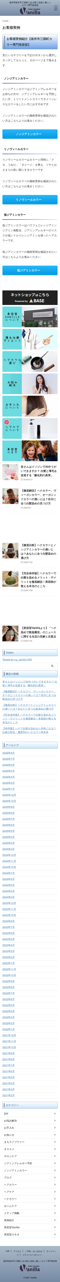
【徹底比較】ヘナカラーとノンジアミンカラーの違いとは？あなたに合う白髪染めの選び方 (29, 706)
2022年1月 (8, 1029)
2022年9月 (8, 981)
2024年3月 (8, 897)
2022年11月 (9, 969)
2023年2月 (8, 957)
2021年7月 (8, 1065)
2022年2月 (8, 1023)
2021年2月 (8, 1095)
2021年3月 (8, 1089)
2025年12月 (9, 795)
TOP (7, 1251)
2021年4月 (8, 1083)
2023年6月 (8, 933)
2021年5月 (8, 1077)
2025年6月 (8, 825)
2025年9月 (8, 807)
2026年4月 (8, 777)
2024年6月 (8, 879)
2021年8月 (8, 1059)
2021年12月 (9, 1035)
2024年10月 (9, 867)
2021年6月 (8, 1071)
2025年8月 (8, 813)
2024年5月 (8, 885)
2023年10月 (9, 915)
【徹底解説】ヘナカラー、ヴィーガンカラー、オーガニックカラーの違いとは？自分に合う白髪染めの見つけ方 (29, 695)
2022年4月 (8, 1011)
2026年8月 (8, 753)
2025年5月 (8, 831)
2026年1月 (8, 789)
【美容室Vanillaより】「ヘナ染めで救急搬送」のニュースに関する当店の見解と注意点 (38, 632)
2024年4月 (8, 891)
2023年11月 (9, 909)
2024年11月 (9, 861)
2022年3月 (8, 1017)
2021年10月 (9, 1047)
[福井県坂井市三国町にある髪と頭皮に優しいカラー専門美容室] (30, 12)
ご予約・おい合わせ (33, 1251)
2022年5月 (8, 1005)
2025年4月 (8, 837)
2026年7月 (8, 759)
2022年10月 (9, 975)
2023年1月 (8, 963)
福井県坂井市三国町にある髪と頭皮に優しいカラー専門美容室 (30, 1261)
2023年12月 (9, 903)
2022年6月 (8, 999)
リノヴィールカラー (29, 199)
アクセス (17, 1251)
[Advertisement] (30, 527)
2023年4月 (8, 945)
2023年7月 (8, 927)
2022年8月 (8, 987)
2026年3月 (8, 783)
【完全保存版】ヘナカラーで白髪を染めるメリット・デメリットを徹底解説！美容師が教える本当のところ (29, 718)
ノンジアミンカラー (29, 134)
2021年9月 (8, 1053)
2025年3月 (8, 843)
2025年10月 (9, 801)
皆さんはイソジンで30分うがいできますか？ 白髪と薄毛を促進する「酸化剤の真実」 (39, 471)
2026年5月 (8, 771)
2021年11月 (9, 1041)
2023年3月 (8, 951)
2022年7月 (8, 993)
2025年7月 (8, 819)
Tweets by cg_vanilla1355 (17, 659)
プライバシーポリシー (32, 1254)
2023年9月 (8, 921)
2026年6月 (8, 765)
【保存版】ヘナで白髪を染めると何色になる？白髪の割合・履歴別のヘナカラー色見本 (29, 730)
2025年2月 (8, 849)
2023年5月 (8, 939)
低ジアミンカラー (28, 270)
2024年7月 (8, 873)
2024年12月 (9, 855)
